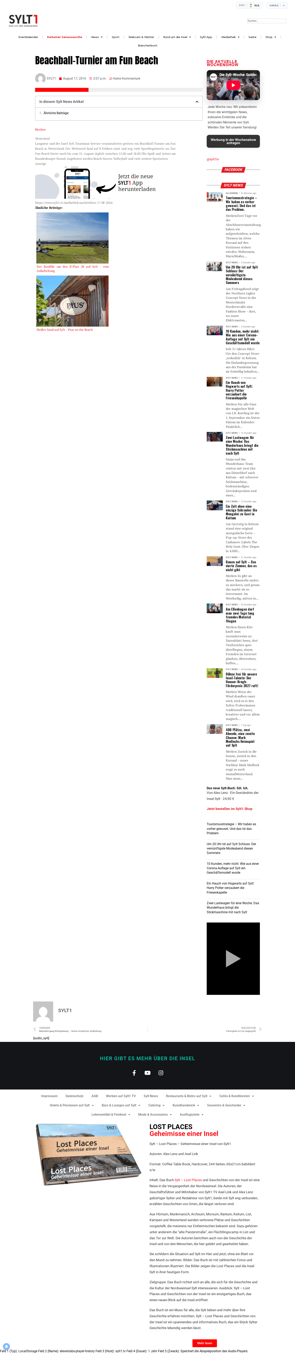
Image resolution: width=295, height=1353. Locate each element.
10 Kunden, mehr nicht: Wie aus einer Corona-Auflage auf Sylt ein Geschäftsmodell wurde (233, 868)
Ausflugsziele (189, 1114)
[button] (197, 101)
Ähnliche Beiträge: (56, 113)
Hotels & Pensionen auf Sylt (70, 1105)
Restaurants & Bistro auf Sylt (186, 1096)
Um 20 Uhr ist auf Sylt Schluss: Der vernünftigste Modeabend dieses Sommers (231, 848)
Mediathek (228, 37)
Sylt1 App (206, 37)
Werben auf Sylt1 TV (121, 1096)
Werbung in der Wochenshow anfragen (233, 141)
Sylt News (151, 1096)
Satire (252, 37)
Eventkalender (28, 37)
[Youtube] (147, 1072)
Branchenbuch (147, 45)
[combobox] (266, 20)
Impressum (49, 1096)
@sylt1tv (213, 159)
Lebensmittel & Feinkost (109, 1114)
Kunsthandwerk (184, 1105)
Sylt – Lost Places (188, 1180)
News (95, 37)
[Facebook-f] (134, 1072)
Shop (269, 37)
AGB (95, 1096)
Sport (115, 37)
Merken (40, 129)
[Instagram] (161, 1072)
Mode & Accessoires (153, 1114)
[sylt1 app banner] (105, 198)
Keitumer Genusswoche (64, 37)
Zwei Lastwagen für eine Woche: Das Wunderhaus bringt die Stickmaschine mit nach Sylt (233, 907)
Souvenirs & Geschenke (224, 1105)
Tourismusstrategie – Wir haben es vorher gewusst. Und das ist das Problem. (231, 828)
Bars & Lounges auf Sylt (119, 1105)
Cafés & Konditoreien (234, 1096)
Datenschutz (74, 1096)
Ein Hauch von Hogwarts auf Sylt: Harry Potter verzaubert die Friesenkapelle (230, 888)
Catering (154, 1105)
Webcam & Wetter (141, 37)
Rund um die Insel (175, 37)
